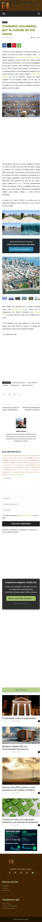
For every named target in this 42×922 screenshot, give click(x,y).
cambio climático (32, 382)
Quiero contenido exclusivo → (21, 598)
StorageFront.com (18, 309)
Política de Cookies (8, 908)
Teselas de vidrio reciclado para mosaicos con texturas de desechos (20, 820)
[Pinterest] (14, 45)
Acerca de (5, 890)
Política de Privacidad (18, 474)
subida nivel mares (27, 385)
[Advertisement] (21, 141)
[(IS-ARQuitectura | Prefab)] (21, 5)
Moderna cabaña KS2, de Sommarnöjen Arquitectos (15, 747)
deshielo (5, 385)
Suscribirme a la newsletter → (21, 249)
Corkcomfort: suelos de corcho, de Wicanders (10, 409)
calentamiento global (18, 382)
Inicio (3, 19)
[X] (9, 45)
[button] (3, 14)
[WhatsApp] (19, 45)
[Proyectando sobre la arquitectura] (21, 705)
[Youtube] (32, 873)
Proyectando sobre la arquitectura (19, 718)
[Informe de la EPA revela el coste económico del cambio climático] (21, 771)
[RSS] (21, 873)
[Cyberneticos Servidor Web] (21, 840)
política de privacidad (25, 515)
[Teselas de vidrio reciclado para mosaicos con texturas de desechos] (21, 807)
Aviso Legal (6, 904)
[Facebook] (4, 45)
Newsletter (5, 886)
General (5, 22)
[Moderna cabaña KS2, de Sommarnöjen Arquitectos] (21, 735)
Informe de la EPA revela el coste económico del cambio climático (18, 788)
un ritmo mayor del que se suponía (27, 57)
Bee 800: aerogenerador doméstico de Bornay (31, 409)
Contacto (5, 888)
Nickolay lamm (15, 385)
